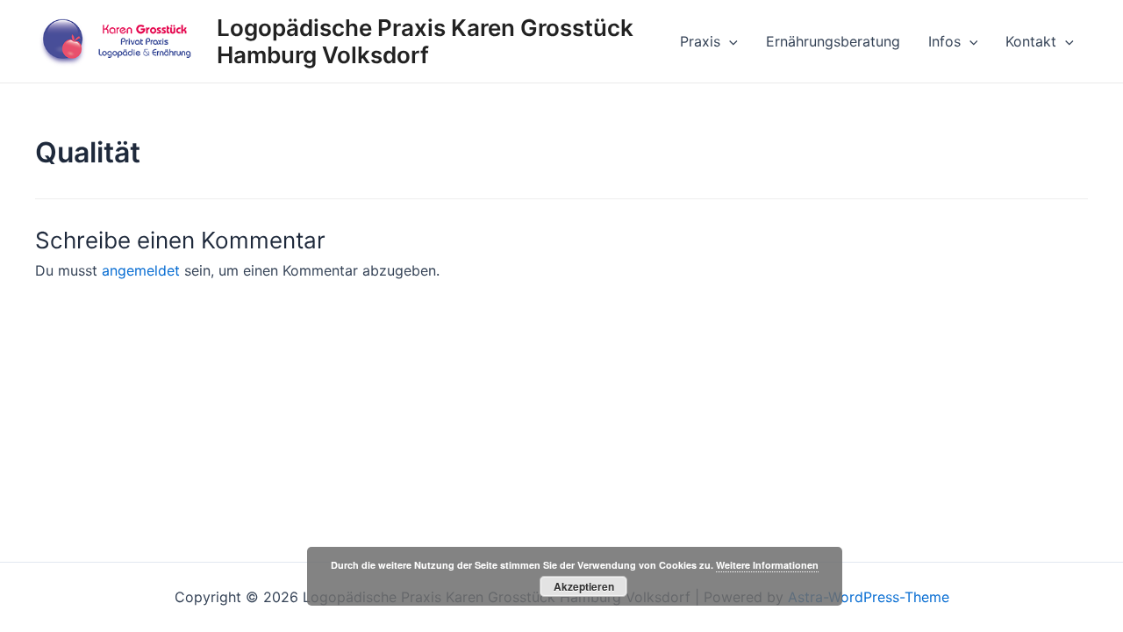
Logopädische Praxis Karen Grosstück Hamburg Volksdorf (425, 41)
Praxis (700, 41)
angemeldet (141, 270)
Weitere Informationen (767, 564)
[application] (729, 41)
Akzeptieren (584, 586)
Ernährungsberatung (833, 41)
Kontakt (1030, 41)
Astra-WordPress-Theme (868, 597)
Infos (944, 41)
